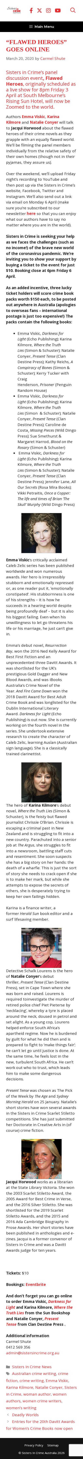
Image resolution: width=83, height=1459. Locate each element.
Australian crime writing (34, 1373)
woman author (37, 1394)
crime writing (32, 1380)
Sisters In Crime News (32, 1366)
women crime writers (42, 1401)
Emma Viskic (57, 1380)
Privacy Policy (33, 1445)
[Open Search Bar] (72, 10)
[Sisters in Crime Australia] (14, 11)
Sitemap (53, 1445)
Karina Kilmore (19, 1387)
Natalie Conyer (48, 1387)
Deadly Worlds (25, 1414)
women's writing (21, 1407)
